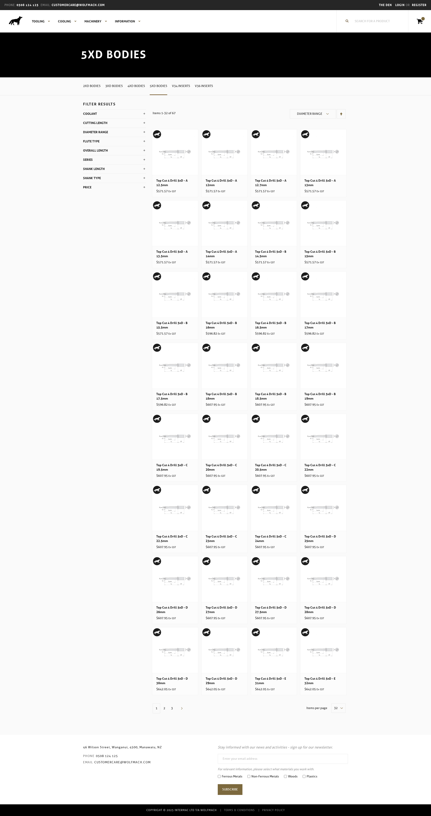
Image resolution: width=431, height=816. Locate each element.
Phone (89, 756)
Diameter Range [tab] (95, 132)
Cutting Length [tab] (95, 123)
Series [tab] (88, 160)
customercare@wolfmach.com (122, 762)
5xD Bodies (158, 86)
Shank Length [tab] (94, 169)
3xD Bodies (114, 86)
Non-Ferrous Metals (265, 776)
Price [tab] (87, 187)
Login (400, 5)
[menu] (85, 21)
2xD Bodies (92, 86)
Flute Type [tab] (91, 141)
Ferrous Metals (232, 776)
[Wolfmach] (13, 21)
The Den (385, 5)
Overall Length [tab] (95, 150)
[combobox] (375, 21)
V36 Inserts (204, 86)
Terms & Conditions (239, 810)
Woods (292, 776)
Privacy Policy (273, 810)
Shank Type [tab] (92, 178)
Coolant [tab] (90, 114)
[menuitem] (38, 21)
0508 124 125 (107, 756)
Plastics (312, 776)
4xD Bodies (136, 86)
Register (419, 5)
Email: (46, 5)
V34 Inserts (181, 86)
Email (88, 762)
